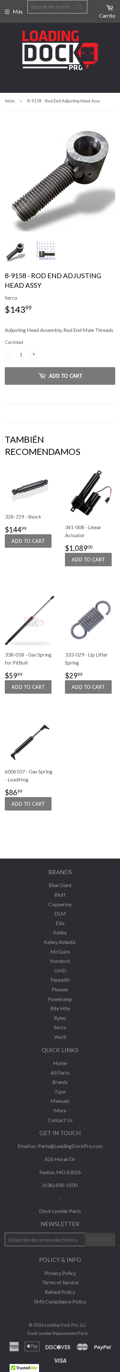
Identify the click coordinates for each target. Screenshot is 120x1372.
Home (60, 1063)
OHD (60, 970)
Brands (60, 1082)
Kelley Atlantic (60, 942)
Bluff (60, 895)
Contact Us (60, 1120)
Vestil (60, 1037)
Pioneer (60, 989)
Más (18, 11)
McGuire (60, 951)
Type (60, 1091)
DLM (60, 913)
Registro (100, 1239)
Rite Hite (60, 1008)
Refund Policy (60, 1292)
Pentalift (60, 980)
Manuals (60, 1101)
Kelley (60, 932)
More (60, 1110)
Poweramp (60, 999)
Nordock (60, 961)
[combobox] (57, 6)
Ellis (60, 923)
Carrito (107, 15)
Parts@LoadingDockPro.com (70, 1146)
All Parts (60, 1072)
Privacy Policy (60, 1273)
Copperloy (60, 904)
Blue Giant (60, 885)
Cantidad (14, 342)
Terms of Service (60, 1282)
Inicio (10, 100)
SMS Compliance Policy (60, 1301)
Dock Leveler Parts (60, 1211)
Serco (60, 1027)
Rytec (60, 1018)
